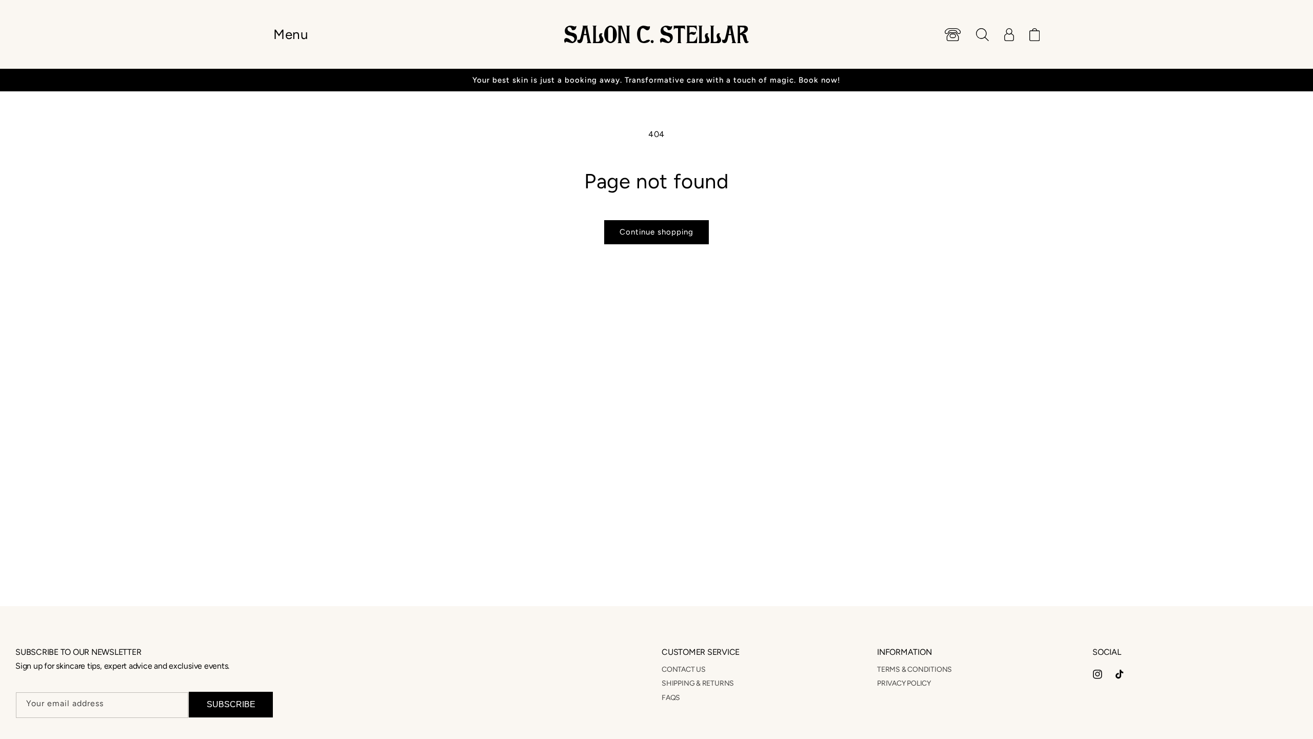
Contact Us (684, 669)
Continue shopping (656, 232)
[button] (291, 34)
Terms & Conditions (914, 669)
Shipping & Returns (698, 683)
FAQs (671, 697)
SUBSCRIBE (231, 704)
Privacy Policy (904, 683)
